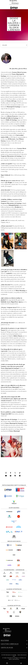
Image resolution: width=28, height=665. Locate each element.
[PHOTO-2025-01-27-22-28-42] (20, 241)
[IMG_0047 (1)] (7, 241)
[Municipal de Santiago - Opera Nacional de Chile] (14, 4)
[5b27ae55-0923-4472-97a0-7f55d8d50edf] (7, 258)
